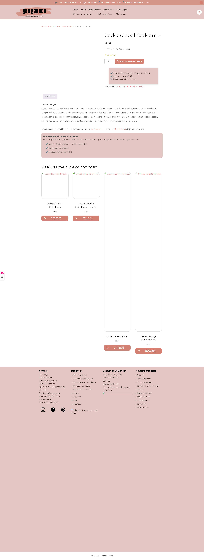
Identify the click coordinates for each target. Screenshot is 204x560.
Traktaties (107, 10)
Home (75, 10)
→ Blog (74, 400)
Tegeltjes (140, 389)
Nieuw (83, 10)
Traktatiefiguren (143, 400)
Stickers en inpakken (82, 14)
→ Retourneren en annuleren (83, 382)
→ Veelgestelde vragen (80, 386)
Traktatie (140, 375)
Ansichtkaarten (143, 396)
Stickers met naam (144, 393)
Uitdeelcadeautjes (144, 382)
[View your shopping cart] (201, 2)
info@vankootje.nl (52, 393)
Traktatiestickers (144, 378)
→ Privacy (75, 393)
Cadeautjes (121, 10)
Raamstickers (142, 407)
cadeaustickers (119, 129)
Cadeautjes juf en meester (148, 386)
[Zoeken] (199, 12)
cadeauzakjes (97, 129)
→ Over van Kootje (79, 375)
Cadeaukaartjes (67, 26)
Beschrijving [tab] (50, 96)
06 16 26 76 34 (54, 396)
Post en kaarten (104, 14)
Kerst (132, 86)
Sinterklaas (140, 86)
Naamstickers (94, 10)
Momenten (121, 14)
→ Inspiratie (76, 404)
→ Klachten (76, 396)
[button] (54, 218)
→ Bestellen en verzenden (82, 378)
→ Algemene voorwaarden (82, 389)
